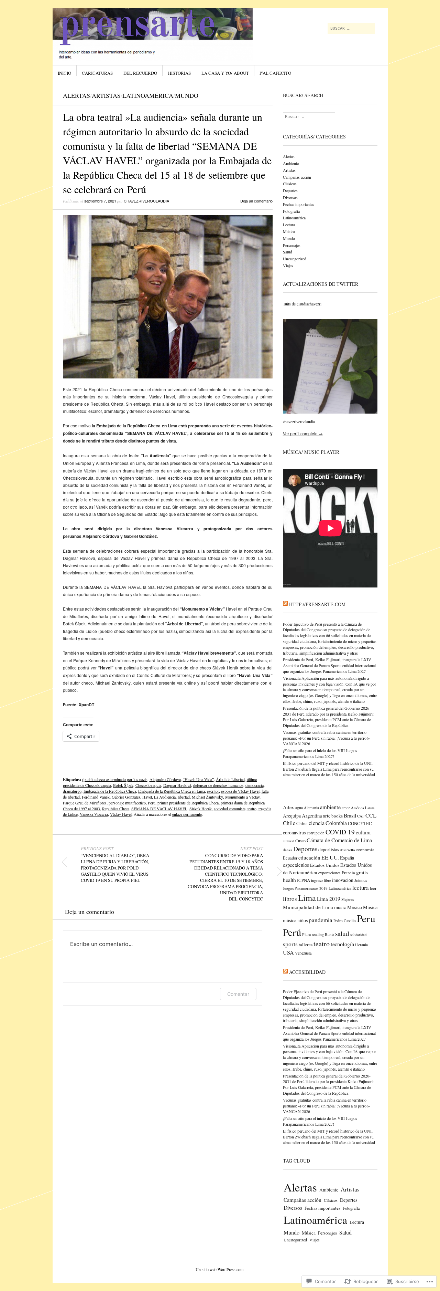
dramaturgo (72, 791)
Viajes (288, 265)
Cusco (300, 840)
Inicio (64, 73)
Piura (306, 934)
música (289, 920)
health (289, 879)
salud (342, 933)
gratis (362, 872)
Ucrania (361, 944)
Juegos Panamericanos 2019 (305, 888)
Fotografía (291, 211)
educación (309, 857)
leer (373, 888)
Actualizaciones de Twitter (320, 284)
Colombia (336, 822)
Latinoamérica (147, 95)
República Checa (115, 808)
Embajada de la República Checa (110, 791)
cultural (288, 841)
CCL (370, 815)
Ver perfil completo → (303, 433)
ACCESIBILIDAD (307, 972)
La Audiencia (165, 797)
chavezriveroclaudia (146, 201)
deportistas (328, 849)
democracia (254, 785)
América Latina (363, 807)
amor (346, 807)
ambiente (330, 807)
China (302, 823)
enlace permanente (187, 814)
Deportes (290, 190)
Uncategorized (294, 258)
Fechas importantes (298, 204)
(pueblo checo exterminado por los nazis (114, 779)
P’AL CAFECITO (275, 73)
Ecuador (290, 858)
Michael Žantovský (207, 797)
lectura (360, 888)
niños (302, 920)
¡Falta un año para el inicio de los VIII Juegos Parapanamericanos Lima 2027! (320, 753)
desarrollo (347, 849)
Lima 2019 (328, 898)
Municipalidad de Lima (308, 907)
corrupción (315, 832)
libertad (184, 797)
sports (290, 944)
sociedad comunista (229, 808)
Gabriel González (126, 797)
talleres (305, 944)
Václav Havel (121, 814)
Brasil (350, 815)
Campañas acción (297, 177)
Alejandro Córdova (165, 779)
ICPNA (303, 880)
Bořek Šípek (123, 785)
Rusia (329, 934)
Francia (348, 873)
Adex (288, 807)
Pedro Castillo (344, 920)
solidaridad (358, 934)
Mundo (186, 95)
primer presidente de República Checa (188, 802)
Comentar (238, 994)
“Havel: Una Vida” (198, 779)
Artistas (106, 95)
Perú (292, 932)
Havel (147, 797)
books (337, 816)
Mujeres (347, 899)
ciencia (316, 823)
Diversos (290, 197)
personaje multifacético (127, 802)
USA (288, 952)
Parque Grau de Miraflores (85, 802)
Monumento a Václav (242, 797)
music (340, 907)
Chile (289, 823)
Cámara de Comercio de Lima (339, 840)
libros (290, 899)
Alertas (76, 95)
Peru (151, 802)
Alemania (311, 807)
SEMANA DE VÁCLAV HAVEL (159, 808)
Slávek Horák (200, 808)
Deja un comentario (256, 201)
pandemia (320, 920)
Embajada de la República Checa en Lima (171, 791)
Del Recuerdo (140, 73)
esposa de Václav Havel (240, 791)
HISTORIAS (179, 73)
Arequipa (292, 816)
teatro (252, 808)
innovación (342, 880)
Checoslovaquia (148, 785)
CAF (360, 816)
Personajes (291, 245)
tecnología (342, 944)
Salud (287, 251)
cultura (363, 832)
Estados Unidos (324, 865)
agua (299, 807)
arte (326, 815)
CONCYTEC (360, 823)
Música (289, 231)
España (347, 857)
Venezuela (303, 953)
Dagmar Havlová (177, 785)
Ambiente (291, 163)
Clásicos (290, 183)
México (354, 907)
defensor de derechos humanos (218, 785)
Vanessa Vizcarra (94, 814)
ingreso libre (321, 880)
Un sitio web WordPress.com (219, 1269)
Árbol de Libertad (230, 779)
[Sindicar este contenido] (285, 604)
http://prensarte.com (317, 604)
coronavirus (294, 832)
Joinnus (360, 880)
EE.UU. (330, 857)
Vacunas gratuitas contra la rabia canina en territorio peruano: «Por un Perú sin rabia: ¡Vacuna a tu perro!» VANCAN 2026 (326, 738)
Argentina (312, 815)
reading (318, 934)
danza (287, 849)
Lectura (289, 224)
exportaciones (329, 872)
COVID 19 (340, 831)
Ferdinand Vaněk (96, 797)
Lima (307, 897)
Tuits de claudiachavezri (302, 303)
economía (365, 849)
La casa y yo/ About (225, 73)
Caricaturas (97, 73)
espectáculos (296, 864)
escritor (213, 791)
